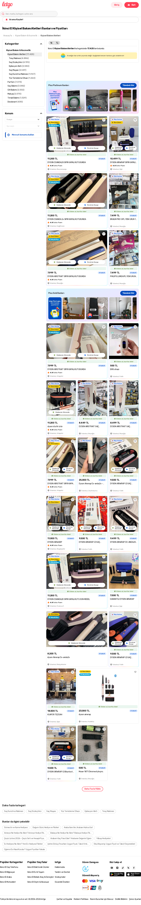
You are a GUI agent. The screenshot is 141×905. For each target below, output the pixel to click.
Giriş (116, 5)
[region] (92, 100)
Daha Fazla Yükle (92, 789)
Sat (133, 5)
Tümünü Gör (128, 85)
